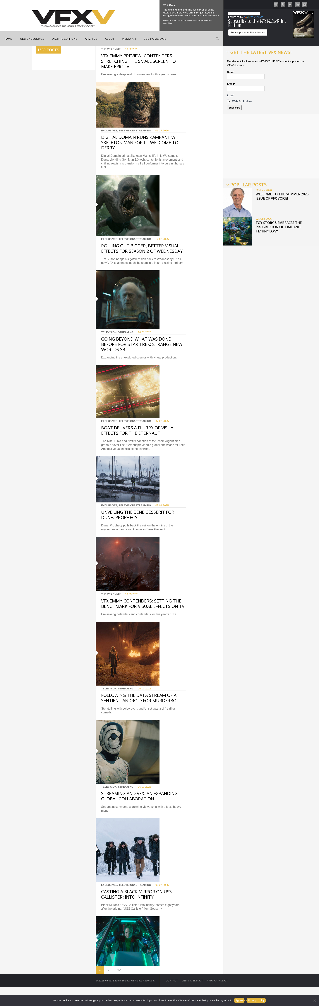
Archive (91, 38)
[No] (314, 1000)
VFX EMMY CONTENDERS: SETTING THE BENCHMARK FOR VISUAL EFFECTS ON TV (142, 603)
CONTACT (172, 980)
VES (184, 980)
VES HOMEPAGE (155, 38)
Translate (257, 17)
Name (230, 72)
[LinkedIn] (297, 4)
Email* (231, 83)
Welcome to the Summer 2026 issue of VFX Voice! (282, 196)
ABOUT (110, 38)
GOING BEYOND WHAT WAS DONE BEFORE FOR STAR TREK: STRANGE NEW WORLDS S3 (141, 344)
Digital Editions (65, 38)
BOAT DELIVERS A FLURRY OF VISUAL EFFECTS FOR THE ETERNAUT (138, 430)
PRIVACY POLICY (217, 980)
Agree (239, 1000)
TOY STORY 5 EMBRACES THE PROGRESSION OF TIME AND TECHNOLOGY (279, 226)
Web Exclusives (32, 38)
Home (8, 38)
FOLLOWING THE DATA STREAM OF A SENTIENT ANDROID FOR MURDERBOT (140, 697)
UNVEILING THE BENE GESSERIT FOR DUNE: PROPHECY (137, 514)
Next (120, 970)
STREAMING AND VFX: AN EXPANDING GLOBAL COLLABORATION (139, 796)
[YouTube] (304, 4)
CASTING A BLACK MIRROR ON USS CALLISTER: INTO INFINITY (136, 894)
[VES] (276, 4)
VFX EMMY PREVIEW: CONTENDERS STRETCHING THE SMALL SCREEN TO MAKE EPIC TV (138, 61)
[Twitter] (283, 4)
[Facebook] (290, 4)
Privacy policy (256, 1000)
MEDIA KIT (129, 38)
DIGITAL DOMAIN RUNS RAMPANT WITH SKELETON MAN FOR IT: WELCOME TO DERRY (141, 142)
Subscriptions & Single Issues (248, 32)
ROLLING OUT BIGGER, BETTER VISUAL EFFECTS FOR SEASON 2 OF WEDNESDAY (142, 248)
